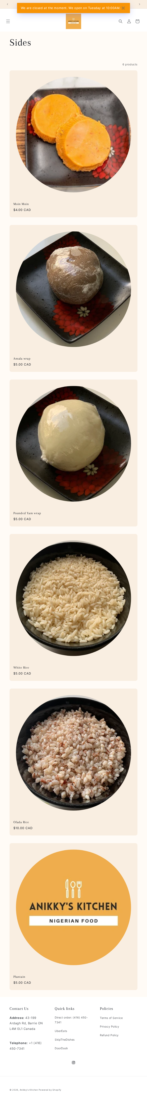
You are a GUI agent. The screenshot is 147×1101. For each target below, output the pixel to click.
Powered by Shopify (50, 1090)
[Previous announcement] (7, 4)
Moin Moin (21, 204)
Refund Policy (109, 1035)
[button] (8, 21)
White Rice (21, 667)
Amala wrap (22, 358)
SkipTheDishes (65, 1039)
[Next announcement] (139, 4)
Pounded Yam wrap (27, 513)
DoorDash (61, 1048)
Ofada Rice (21, 822)
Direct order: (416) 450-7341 (71, 1020)
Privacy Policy (109, 1026)
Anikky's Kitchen (29, 1090)
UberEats (61, 1031)
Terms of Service (111, 1017)
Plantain (19, 977)
